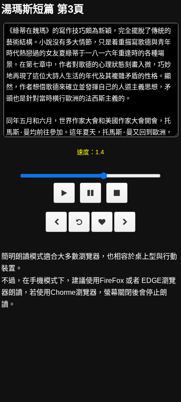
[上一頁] (56, 223)
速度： (90, 152)
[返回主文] (79, 223)
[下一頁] (124, 223)
